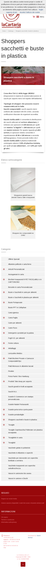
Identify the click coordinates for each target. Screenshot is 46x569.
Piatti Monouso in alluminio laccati (20, 366)
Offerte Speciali (13, 259)
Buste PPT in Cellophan (17, 307)
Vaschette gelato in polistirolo (19, 448)
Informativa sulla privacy (9, 522)
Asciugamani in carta (16, 274)
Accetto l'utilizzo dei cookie (30, 12)
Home (4, 31)
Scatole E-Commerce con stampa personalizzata (20, 398)
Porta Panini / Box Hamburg (18, 376)
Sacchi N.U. (12, 392)
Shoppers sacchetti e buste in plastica (27, 31)
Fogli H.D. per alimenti (16, 338)
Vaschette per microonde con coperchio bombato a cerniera (23, 459)
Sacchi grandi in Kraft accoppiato (20, 387)
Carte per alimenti (14, 323)
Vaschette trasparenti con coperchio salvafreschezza (21, 467)
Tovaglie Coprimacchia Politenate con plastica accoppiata (25, 431)
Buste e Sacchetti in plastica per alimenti (23, 297)
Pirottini (11, 371)
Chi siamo (4, 517)
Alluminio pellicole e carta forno (19, 264)
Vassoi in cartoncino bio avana (19, 473)
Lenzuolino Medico (15, 353)
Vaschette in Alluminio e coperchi (20, 453)
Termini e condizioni (7, 520)
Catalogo (10, 31)
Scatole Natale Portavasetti (18, 404)
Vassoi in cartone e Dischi (18, 478)
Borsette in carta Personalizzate (20, 287)
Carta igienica (13, 313)
